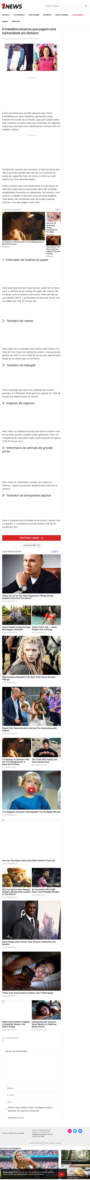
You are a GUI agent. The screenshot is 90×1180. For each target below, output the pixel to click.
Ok (61, 1174)
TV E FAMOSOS (19, 15)
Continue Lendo (29, 538)
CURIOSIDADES (78, 15)
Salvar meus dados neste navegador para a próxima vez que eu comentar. (30, 1109)
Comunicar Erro (29, 545)
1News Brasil (33, 39)
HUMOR (5, 21)
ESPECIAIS (16, 21)
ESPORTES (47, 15)
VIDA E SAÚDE (34, 15)
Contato (5, 1133)
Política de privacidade (16, 1133)
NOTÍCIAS (5, 15)
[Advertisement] (31, 94)
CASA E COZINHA (61, 15)
